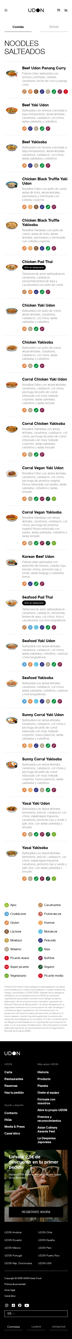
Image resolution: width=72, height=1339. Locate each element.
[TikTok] (13, 1305)
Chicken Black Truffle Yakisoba (40, 222)
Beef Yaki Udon (35, 105)
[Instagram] (6, 1305)
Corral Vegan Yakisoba (41, 512)
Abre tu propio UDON (52, 1110)
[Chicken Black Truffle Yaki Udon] (11, 193)
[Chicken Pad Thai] (11, 277)
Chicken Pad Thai (37, 261)
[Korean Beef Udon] (11, 570)
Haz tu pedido (14, 1092)
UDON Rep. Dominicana (18, 1263)
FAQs (8, 1120)
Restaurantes (13, 1079)
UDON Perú (45, 1247)
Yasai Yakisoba (35, 847)
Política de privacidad (14, 1284)
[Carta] (58, 10)
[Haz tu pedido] (66, 10)
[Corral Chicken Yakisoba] (11, 439)
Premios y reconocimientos (49, 1119)
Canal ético (12, 1133)
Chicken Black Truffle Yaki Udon (44, 181)
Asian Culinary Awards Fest (47, 1129)
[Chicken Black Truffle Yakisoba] (11, 234)
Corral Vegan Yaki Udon (43, 468)
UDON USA (45, 1263)
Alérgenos (58, 1326)
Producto (44, 1079)
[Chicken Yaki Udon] (11, 317)
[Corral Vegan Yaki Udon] (11, 483)
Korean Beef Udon (38, 556)
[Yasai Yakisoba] (11, 863)
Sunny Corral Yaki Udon (43, 714)
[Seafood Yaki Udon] (11, 653)
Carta (8, 1072)
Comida (18, 27)
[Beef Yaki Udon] (11, 117)
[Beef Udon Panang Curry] (11, 80)
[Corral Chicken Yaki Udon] (11, 394)
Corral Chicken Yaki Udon (44, 379)
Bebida (54, 27)
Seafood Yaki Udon (38, 640)
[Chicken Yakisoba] (11, 354)
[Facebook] (20, 1305)
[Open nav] (5, 10)
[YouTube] (27, 1305)
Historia (43, 1072)
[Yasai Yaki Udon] (11, 819)
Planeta (42, 1086)
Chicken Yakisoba (37, 342)
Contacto (11, 1113)
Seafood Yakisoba (37, 677)
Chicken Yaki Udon (38, 305)
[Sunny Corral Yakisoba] (11, 774)
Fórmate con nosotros (46, 1101)
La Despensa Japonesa (46, 1140)
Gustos (36, 1326)
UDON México (12, 1247)
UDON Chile (45, 1232)
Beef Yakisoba (34, 142)
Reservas (11, 1086)
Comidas (13, 1327)
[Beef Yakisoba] (11, 154)
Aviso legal (9, 1290)
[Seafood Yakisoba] (11, 690)
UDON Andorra (12, 1232)
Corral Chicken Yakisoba (43, 423)
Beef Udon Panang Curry (44, 68)
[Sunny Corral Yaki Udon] (11, 730)
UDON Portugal (13, 1255)
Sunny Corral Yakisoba (42, 759)
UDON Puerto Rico (48, 1255)
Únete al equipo (48, 1092)
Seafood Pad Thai (37, 597)
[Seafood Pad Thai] (11, 612)
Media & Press (14, 1126)
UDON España (46, 1240)
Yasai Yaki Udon (36, 803)
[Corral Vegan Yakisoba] (11, 527)
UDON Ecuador (13, 1240)
